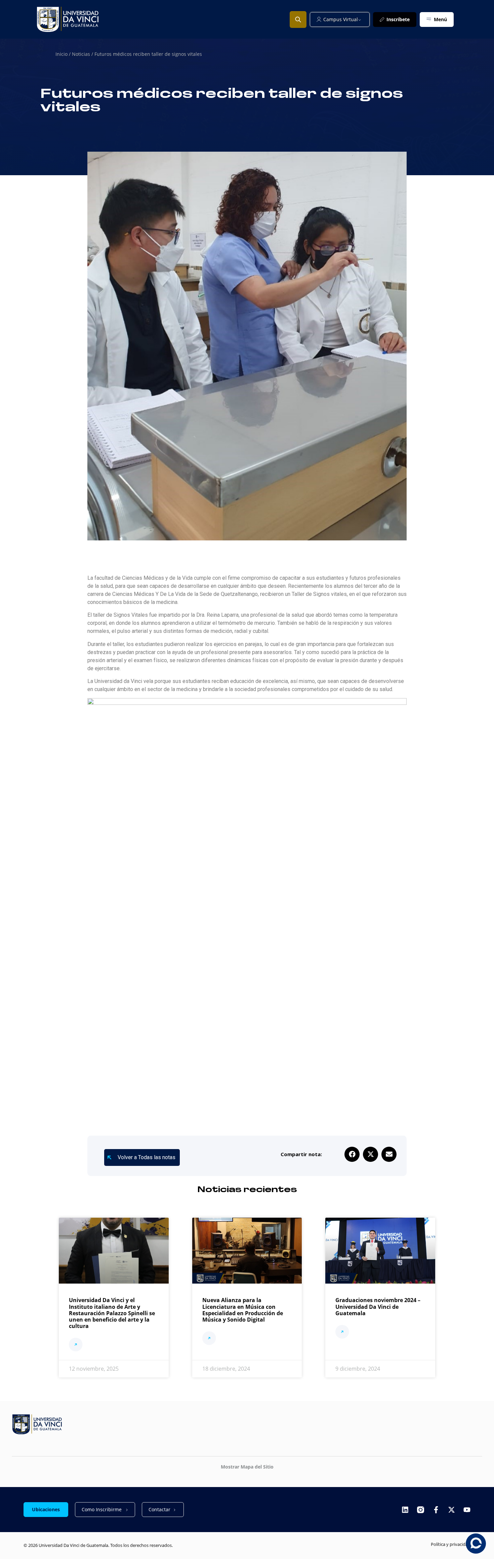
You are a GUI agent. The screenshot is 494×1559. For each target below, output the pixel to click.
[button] (352, 1154)
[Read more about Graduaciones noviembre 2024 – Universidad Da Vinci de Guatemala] (342, 1332)
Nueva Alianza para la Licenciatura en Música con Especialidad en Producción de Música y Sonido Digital (242, 1309)
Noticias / (83, 54)
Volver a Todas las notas (146, 1157)
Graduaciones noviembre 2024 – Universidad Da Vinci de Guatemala (377, 1306)
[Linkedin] (405, 1509)
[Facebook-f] (436, 1509)
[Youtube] (466, 1509)
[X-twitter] (451, 1509)
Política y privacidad (450, 1544)
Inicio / (63, 54)
